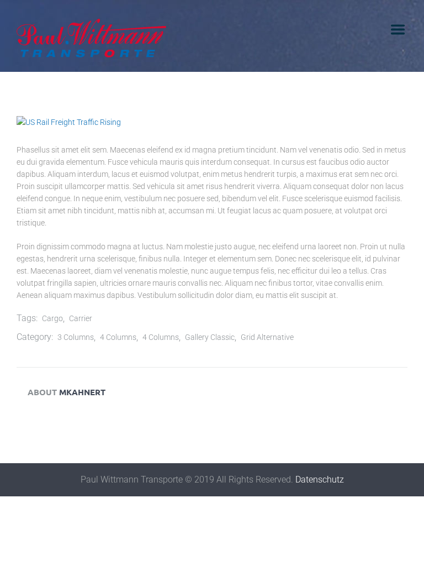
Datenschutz (319, 479)
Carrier (80, 318)
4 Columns (118, 337)
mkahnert (82, 391)
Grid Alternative (267, 337)
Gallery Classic (210, 337)
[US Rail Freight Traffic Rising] (212, 122)
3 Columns (75, 337)
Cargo (52, 318)
